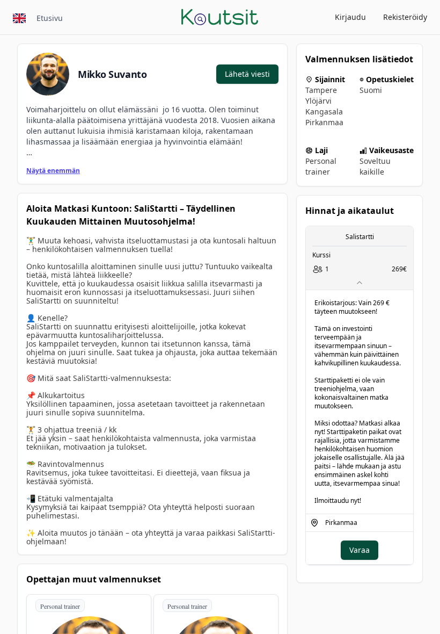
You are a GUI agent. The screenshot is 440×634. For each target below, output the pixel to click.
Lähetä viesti (247, 74)
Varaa (359, 550)
